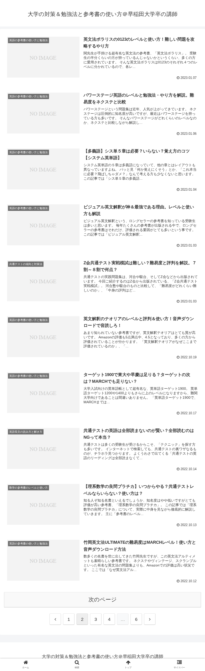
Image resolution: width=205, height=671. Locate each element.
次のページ (102, 599)
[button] (189, 501)
